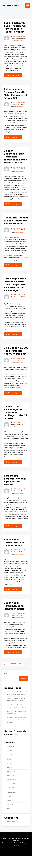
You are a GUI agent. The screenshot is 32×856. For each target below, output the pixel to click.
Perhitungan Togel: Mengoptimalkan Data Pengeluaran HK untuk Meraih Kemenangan (15, 284)
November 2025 (11, 784)
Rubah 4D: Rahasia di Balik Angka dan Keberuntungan (16, 220)
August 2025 (10, 796)
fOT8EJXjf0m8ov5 (19, 36)
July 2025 (9, 800)
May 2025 (9, 808)
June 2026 (10, 755)
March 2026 (10, 767)
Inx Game (8, 842)
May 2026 (9, 759)
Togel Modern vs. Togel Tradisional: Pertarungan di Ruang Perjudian (15, 27)
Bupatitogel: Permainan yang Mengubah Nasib (14, 605)
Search (6, 673)
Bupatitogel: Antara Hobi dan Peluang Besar (14, 542)
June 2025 (10, 804)
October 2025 (10, 788)
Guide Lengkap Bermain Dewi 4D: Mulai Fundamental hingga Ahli (15, 93)
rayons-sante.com (10, 5)
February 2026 (11, 771)
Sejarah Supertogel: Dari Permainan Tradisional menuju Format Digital (15, 156)
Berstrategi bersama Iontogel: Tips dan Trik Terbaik (15, 480)
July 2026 (9, 751)
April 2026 (9, 763)
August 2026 (10, 746)
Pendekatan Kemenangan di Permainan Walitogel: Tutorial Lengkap (15, 412)
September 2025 (11, 792)
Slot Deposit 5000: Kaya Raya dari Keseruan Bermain (16, 350)
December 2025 (11, 779)
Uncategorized (20, 40)
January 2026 (10, 775)
